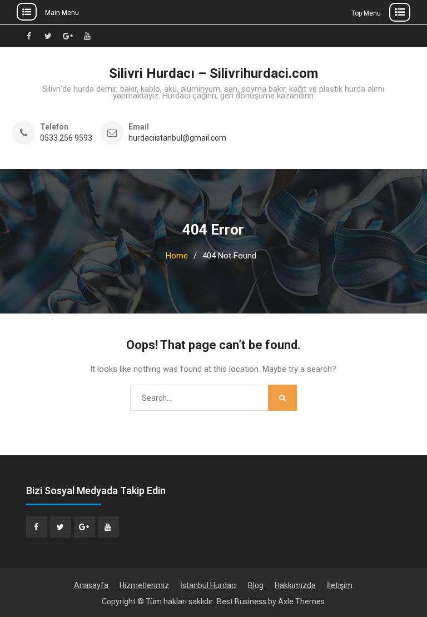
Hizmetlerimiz (144, 585)
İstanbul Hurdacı (208, 585)
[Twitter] (60, 527)
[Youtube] (108, 527)
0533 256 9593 (66, 138)
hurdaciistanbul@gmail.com (177, 138)
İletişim (339, 585)
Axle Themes (301, 601)
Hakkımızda (295, 585)
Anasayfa (91, 585)
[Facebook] (36, 527)
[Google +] (84, 527)
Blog (256, 585)
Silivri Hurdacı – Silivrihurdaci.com (213, 73)
